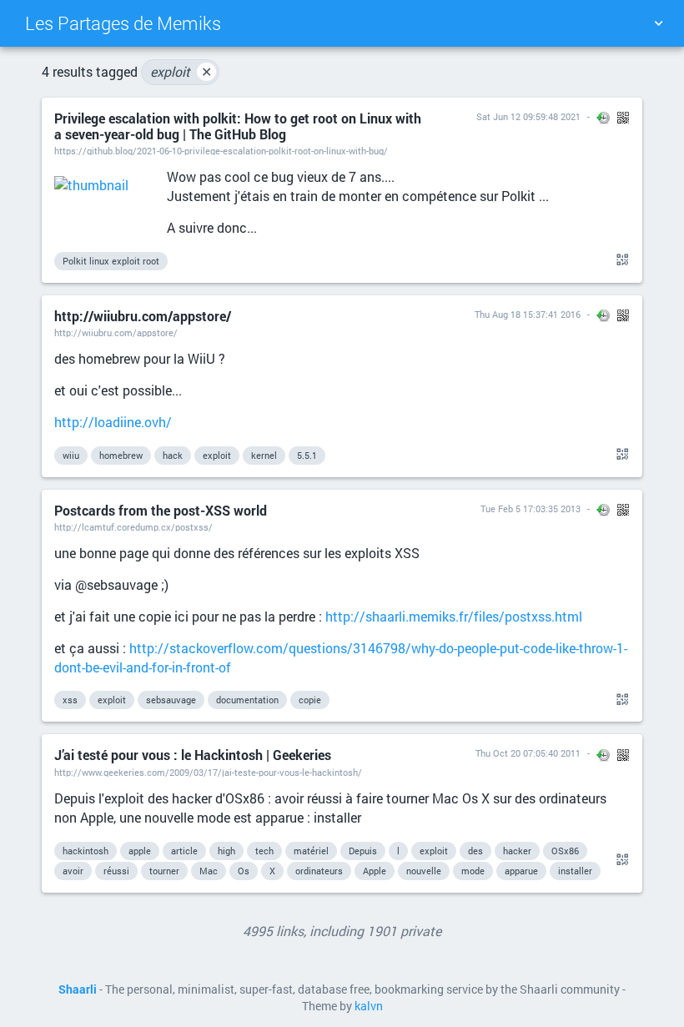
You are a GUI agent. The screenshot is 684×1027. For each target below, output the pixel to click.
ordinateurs (319, 870)
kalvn (369, 1006)
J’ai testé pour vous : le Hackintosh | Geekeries (192, 755)
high (226, 850)
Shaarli (77, 989)
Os (243, 870)
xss (70, 699)
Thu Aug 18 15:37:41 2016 (528, 314)
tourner (164, 870)
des (475, 850)
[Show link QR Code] (620, 260)
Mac (208, 870)
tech (264, 850)
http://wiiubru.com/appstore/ (142, 316)
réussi (116, 870)
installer (575, 870)
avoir (73, 870)
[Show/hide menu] (658, 23)
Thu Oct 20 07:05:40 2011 (528, 753)
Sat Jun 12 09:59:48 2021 (528, 116)
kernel (264, 455)
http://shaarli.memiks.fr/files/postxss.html (453, 616)
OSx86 (565, 850)
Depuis (363, 850)
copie (310, 699)
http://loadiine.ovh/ (113, 421)
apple (139, 850)
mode (473, 870)
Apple (374, 870)
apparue (521, 870)
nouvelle (423, 870)
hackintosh (85, 850)
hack (173, 455)
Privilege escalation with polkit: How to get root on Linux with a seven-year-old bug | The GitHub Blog (237, 126)
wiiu (71, 455)
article (184, 850)
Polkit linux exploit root (111, 260)
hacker (517, 850)
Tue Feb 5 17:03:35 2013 (530, 508)
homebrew (121, 455)
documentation (247, 699)
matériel (311, 850)
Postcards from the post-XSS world (160, 510)
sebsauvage (171, 699)
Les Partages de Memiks (123, 23)
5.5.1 (307, 455)
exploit (181, 71)
